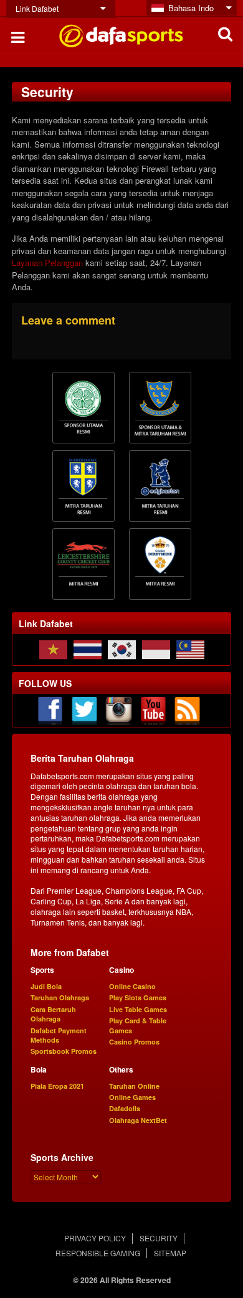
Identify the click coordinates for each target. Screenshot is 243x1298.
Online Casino (132, 986)
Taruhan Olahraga (60, 997)
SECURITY (159, 1238)
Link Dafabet (37, 8)
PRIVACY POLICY (95, 1238)
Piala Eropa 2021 (57, 1086)
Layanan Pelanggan (47, 262)
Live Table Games (138, 1009)
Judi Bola (46, 986)
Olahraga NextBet (138, 1120)
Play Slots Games (137, 997)
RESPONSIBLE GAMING (97, 1253)
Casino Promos (134, 1041)
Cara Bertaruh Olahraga (53, 1014)
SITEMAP (170, 1253)
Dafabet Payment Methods (59, 1035)
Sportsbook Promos (64, 1051)
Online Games (132, 1097)
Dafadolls (124, 1108)
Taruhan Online (134, 1086)
